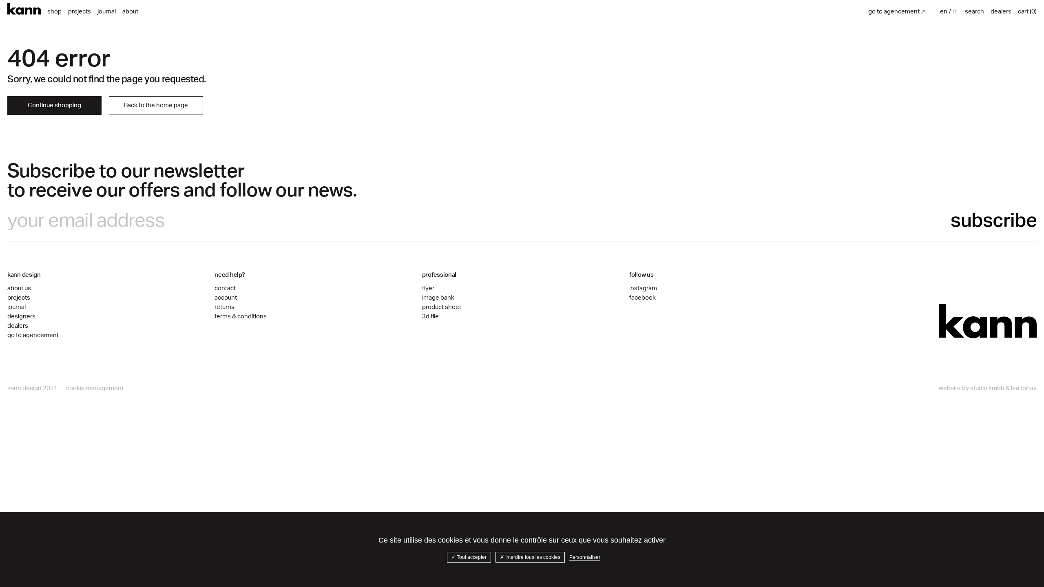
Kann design (24, 9)
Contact (225, 288)
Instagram (643, 288)
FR (955, 12)
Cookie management (95, 388)
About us (19, 288)
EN (943, 12)
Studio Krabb (987, 388)
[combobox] (944, 12)
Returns (224, 307)
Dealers (17, 326)
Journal (106, 12)
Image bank (438, 298)
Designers (21, 316)
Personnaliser (584, 557)
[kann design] (988, 321)
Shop (54, 12)
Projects (79, 12)
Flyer (428, 288)
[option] (954, 11)
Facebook (642, 298)
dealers (1001, 12)
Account (226, 298)
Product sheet (441, 307)
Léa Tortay (1024, 388)
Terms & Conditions (241, 316)
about (130, 12)
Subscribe (994, 220)
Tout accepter (471, 557)
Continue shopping (54, 105)
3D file (430, 316)
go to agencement (894, 12)
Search (974, 12)
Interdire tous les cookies (532, 557)
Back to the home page (156, 105)
